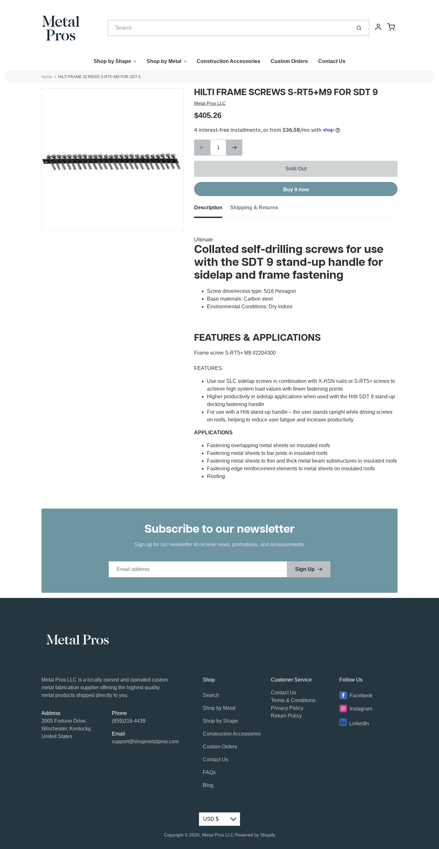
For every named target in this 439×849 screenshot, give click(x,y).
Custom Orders (289, 61)
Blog (208, 785)
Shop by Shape (112, 61)
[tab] (212, 209)
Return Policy (286, 715)
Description (208, 207)
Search (211, 695)
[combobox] (229, 28)
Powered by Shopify (255, 834)
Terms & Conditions (293, 700)
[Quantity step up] (234, 148)
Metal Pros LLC (210, 103)
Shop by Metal (164, 61)
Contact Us (331, 61)
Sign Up (305, 569)
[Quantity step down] (202, 148)
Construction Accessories (228, 61)
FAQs (209, 772)
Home (46, 77)
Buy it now (296, 189)
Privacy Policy (287, 708)
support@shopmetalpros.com (145, 741)
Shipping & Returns (254, 207)
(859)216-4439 (129, 721)
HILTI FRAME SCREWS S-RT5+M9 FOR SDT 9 (99, 77)
